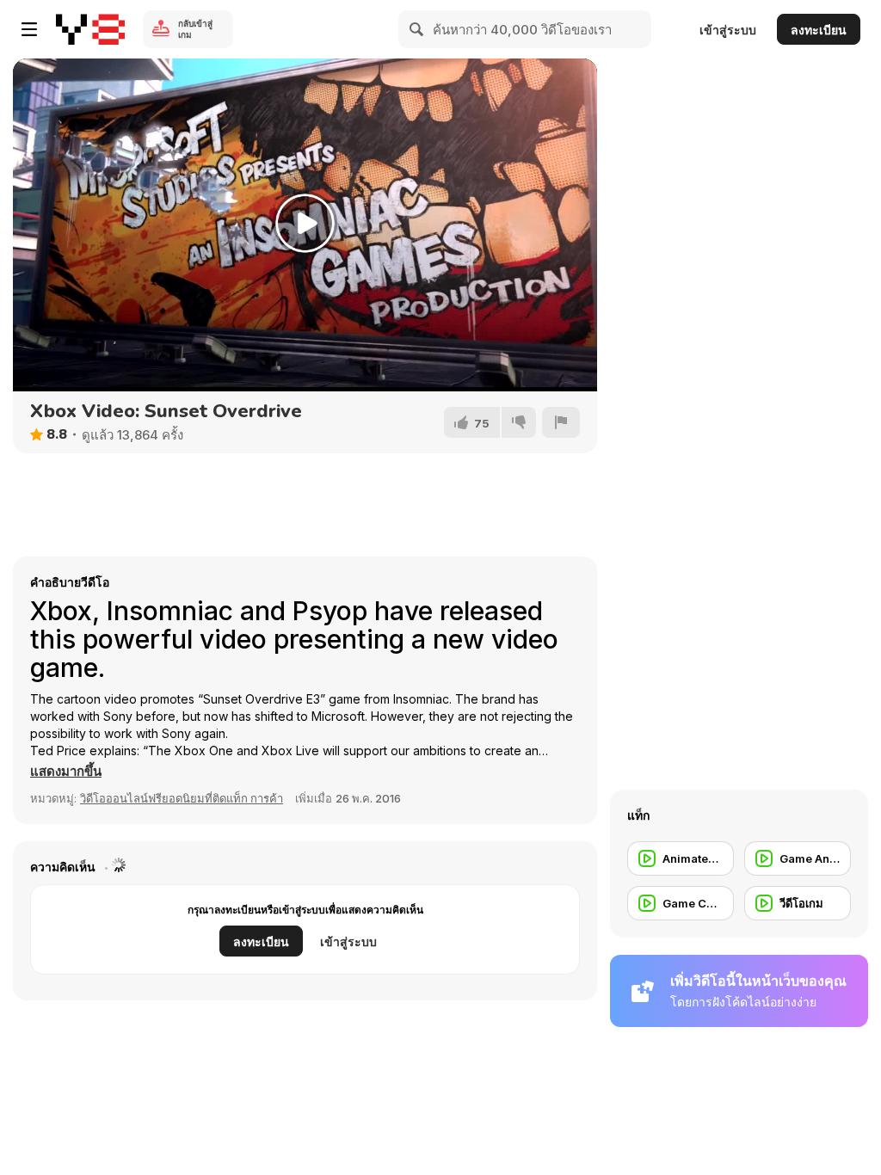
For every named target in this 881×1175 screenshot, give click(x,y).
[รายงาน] (561, 422)
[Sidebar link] (29, 29)
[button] (66, 771)
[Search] (417, 29)
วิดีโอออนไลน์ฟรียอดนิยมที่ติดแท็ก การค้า (181, 798)
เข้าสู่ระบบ (727, 29)
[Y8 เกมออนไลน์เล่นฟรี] (90, 29)
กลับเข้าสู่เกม (195, 29)
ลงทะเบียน (819, 29)
